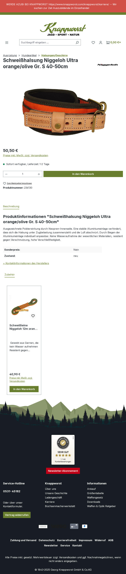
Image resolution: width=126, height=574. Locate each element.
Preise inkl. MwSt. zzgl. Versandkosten (25, 155)
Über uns (50, 488)
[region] (63, 6)
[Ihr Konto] (100, 42)
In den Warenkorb (83, 174)
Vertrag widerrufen (17, 514)
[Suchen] (77, 42)
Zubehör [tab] (10, 274)
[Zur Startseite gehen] (63, 28)
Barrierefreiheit (66, 540)
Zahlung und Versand (23, 540)
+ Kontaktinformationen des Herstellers (26, 263)
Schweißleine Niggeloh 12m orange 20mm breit (24, 327)
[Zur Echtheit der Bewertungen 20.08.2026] (63, 464)
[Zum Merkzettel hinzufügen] (33, 316)
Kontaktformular (12, 506)
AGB (110, 540)
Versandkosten (67, 557)
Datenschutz (47, 540)
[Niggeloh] (107, 65)
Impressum (85, 540)
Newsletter (51, 545)
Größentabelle (95, 493)
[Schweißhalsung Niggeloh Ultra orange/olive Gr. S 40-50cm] (62, 112)
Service (65, 545)
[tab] (11, 206)
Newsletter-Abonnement (63, 470)
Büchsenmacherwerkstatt (60, 506)
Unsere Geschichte (56, 493)
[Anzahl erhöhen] (39, 174)
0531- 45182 (11, 491)
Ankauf (91, 488)
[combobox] (46, 42)
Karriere (50, 501)
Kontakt (77, 545)
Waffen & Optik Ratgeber (101, 506)
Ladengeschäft (53, 497)
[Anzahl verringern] (6, 174)
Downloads (93, 501)
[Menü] (6, 42)
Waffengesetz (95, 497)
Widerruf (100, 540)
